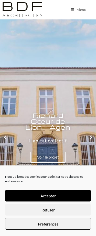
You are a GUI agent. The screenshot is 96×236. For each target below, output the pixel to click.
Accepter (48, 196)
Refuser (48, 210)
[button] (5, 137)
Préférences (48, 224)
